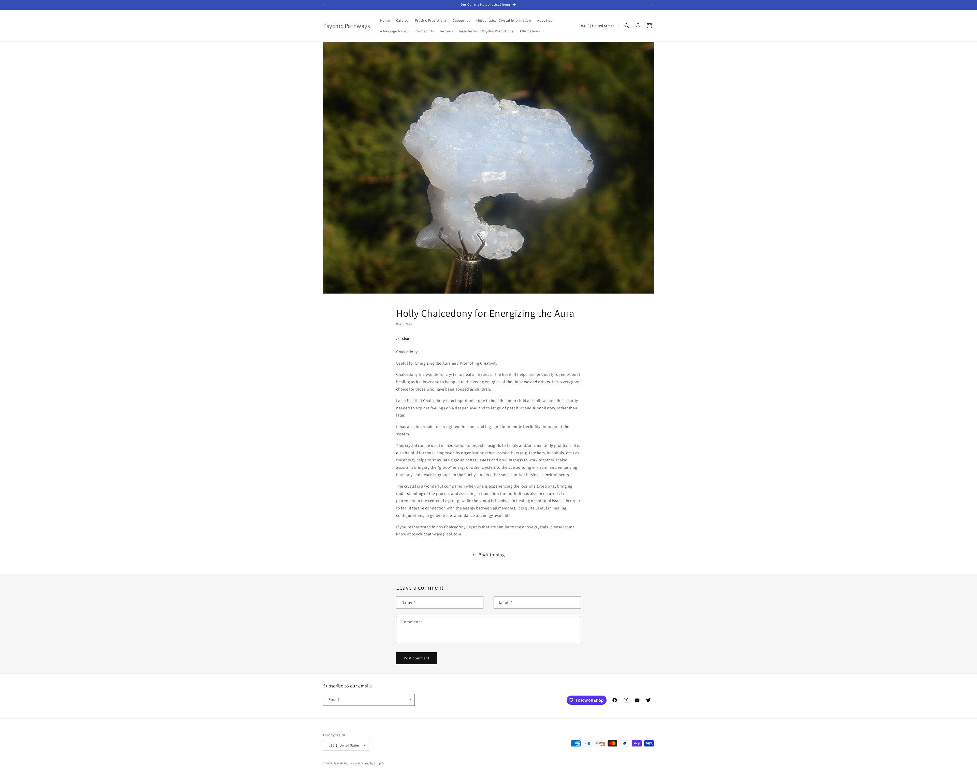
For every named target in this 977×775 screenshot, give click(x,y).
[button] (627, 25)
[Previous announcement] (325, 5)
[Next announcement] (652, 5)
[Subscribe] (408, 700)
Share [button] (406, 338)
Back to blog (492, 555)
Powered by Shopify (371, 763)
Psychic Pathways (345, 763)
